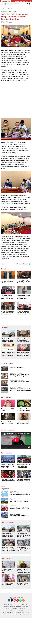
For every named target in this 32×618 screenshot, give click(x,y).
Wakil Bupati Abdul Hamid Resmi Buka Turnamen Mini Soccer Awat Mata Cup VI (24, 480)
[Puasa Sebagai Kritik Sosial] (4, 368)
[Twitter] (12, 600)
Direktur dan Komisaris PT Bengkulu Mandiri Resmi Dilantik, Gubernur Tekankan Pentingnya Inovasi (8, 312)
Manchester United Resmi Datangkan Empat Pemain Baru (8, 480)
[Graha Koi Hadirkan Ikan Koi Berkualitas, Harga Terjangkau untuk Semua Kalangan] (4, 515)
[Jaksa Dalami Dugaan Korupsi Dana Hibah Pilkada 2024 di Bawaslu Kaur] (23, 564)
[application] (16, 440)
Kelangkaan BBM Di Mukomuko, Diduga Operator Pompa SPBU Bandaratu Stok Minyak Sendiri (20, 389)
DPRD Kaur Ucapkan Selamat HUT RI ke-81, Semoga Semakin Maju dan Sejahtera (7, 297)
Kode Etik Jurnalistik (9, 606)
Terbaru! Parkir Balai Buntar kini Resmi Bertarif (7, 571)
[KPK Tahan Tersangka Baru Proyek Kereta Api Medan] (23, 578)
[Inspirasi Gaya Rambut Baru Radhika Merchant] (24, 416)
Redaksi (5, 605)
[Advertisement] (16, 99)
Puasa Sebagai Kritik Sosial (17, 367)
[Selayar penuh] (29, 447)
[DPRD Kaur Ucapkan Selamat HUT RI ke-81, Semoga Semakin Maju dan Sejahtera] (8, 290)
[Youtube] (17, 600)
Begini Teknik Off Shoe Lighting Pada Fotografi (7, 422)
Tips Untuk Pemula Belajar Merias (8, 409)
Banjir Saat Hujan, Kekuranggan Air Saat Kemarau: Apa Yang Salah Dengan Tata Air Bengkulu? (8, 340)
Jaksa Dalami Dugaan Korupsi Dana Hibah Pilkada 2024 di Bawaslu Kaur (23, 571)
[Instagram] (15, 600)
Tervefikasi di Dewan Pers (16, 610)
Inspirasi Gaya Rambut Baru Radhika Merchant (23, 422)
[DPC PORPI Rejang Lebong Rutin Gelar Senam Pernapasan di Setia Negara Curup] (4, 508)
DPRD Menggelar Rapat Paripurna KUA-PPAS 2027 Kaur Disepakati (23, 281)
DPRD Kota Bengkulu (12, 11)
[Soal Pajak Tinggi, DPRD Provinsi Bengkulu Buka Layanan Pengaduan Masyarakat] (8, 347)
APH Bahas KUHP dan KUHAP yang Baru (7, 583)
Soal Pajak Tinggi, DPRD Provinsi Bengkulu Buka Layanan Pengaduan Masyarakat (8, 354)
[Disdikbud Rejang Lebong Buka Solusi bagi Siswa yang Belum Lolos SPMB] (23, 542)
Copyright (18, 605)
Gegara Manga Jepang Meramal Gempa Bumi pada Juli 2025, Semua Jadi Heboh (23, 354)
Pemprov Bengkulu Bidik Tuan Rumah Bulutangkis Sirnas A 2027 (7, 466)
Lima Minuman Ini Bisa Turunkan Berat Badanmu (23, 409)
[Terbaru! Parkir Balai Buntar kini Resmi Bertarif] (8, 564)
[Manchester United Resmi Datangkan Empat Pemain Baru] (8, 474)
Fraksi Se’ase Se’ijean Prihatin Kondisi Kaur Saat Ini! (19, 382)
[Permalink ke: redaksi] (2, 22)
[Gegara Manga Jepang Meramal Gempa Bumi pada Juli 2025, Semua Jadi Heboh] (23, 347)
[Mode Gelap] (27, 4)
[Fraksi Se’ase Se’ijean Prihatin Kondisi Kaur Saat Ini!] (4, 383)
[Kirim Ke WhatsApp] (30, 264)
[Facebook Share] (17, 264)
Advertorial (4, 11)
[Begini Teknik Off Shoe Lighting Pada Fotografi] (8, 416)
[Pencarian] (30, 4)
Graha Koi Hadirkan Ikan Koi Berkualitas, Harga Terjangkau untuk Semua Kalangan (19, 514)
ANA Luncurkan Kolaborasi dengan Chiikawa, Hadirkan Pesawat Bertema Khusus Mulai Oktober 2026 (20, 493)
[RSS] (23, 600)
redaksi (6, 21)
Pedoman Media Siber (22, 606)
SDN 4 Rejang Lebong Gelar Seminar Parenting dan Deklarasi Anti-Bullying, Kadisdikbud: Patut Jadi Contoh (23, 535)
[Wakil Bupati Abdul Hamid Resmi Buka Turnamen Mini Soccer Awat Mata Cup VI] (24, 474)
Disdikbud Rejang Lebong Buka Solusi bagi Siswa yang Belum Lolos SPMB (23, 549)
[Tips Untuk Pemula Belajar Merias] (8, 403)
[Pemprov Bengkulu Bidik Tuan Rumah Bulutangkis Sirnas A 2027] (8, 459)
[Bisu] (26, 447)
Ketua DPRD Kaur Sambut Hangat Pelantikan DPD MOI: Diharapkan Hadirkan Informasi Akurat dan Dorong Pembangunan (8, 281)
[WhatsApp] (20, 600)
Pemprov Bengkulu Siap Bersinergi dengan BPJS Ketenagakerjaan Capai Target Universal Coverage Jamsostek (23, 312)
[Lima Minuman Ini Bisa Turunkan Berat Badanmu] (24, 403)
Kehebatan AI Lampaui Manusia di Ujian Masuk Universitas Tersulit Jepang (20, 500)
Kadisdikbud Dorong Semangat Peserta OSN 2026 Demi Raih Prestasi (8, 549)
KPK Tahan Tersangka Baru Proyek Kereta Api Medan (23, 584)
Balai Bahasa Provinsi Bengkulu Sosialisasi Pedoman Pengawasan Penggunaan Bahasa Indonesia (23, 340)
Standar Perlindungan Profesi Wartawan (15, 608)
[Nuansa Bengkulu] (12, 4)
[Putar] (3, 447)
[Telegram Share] (26, 264)
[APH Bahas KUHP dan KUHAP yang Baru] (8, 578)
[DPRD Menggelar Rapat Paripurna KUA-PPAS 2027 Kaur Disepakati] (24, 275)
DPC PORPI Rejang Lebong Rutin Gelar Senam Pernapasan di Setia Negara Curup (20, 507)
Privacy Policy (25, 605)
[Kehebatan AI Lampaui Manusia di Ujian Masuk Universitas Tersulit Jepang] (4, 501)
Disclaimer (11, 605)
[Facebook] (9, 600)
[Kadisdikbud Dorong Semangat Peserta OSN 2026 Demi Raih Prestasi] (8, 542)
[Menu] (2, 4)
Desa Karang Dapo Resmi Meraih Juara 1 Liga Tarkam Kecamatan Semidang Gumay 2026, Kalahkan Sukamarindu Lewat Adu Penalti (23, 466)
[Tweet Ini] (20, 264)
